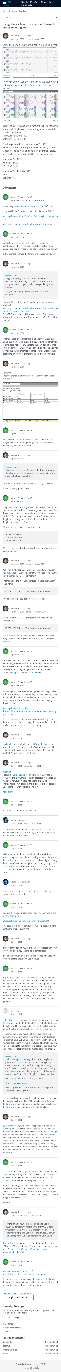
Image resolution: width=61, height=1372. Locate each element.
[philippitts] (6, 1011)
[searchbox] (30, 17)
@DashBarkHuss (10, 866)
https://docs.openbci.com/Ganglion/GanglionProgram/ (27, 224)
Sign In (6, 1293)
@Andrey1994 (36, 206)
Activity (6, 1331)
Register (15, 1293)
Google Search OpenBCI (18, 1297)
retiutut (13, 820)
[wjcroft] (6, 197)
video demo (8, 791)
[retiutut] (6, 820)
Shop (43, 2)
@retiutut (25, 206)
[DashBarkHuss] (6, 36)
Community (26, 5)
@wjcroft (9, 275)
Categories (8, 1323)
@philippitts (18, 507)
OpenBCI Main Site (30, 2)
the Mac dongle (50, 1131)
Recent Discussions (12, 1327)
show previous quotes (15, 1083)
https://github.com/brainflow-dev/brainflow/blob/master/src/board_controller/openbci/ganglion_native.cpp (30, 711)
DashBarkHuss (16, 35)
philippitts (14, 1011)
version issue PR (20, 774)
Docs (51, 2)
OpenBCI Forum (7, 3)
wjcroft (13, 197)
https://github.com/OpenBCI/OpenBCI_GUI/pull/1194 (27, 921)
